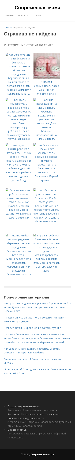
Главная (9, 15)
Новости (23, 15)
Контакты (13, 414)
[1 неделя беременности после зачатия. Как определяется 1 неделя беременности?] (46, 78)
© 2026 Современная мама (24, 406)
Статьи (37, 15)
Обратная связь (17, 429)
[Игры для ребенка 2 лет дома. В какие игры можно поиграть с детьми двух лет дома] (46, 251)
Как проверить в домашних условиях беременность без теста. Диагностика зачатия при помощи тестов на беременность (37, 307)
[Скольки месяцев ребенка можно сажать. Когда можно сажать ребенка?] (19, 202)
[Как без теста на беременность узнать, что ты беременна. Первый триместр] (46, 160)
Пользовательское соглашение (40, 414)
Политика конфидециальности (26, 418)
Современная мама (37, 7)
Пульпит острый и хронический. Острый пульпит (33, 327)
